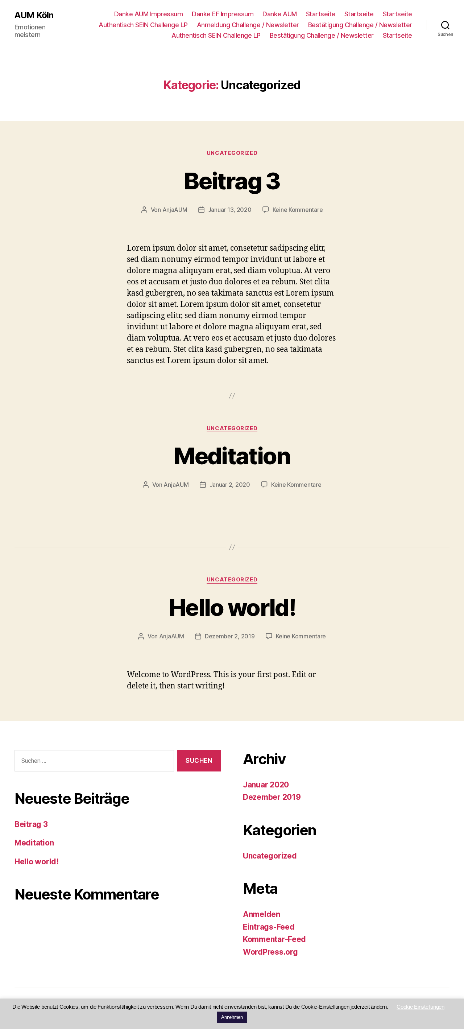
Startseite (320, 14)
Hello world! (232, 607)
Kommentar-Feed (274, 939)
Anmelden (261, 914)
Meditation (232, 456)
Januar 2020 (266, 784)
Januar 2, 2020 (230, 484)
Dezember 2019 (272, 797)
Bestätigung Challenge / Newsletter (360, 25)
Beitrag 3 (232, 181)
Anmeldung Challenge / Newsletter (248, 25)
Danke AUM (279, 14)
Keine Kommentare (298, 209)
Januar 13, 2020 (230, 209)
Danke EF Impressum (222, 14)
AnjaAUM (174, 209)
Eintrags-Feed (269, 926)
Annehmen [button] (232, 1017)
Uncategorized (232, 153)
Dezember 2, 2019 (230, 636)
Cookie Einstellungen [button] (420, 1007)
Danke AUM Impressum (148, 14)
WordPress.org (270, 951)
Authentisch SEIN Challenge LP (143, 25)
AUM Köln (33, 15)
